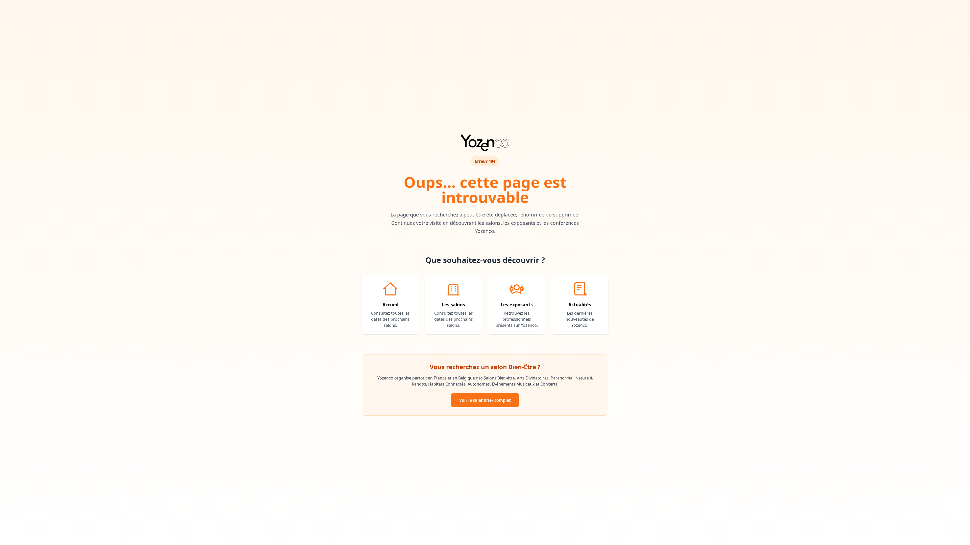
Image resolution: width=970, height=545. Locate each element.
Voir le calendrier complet (485, 400)
